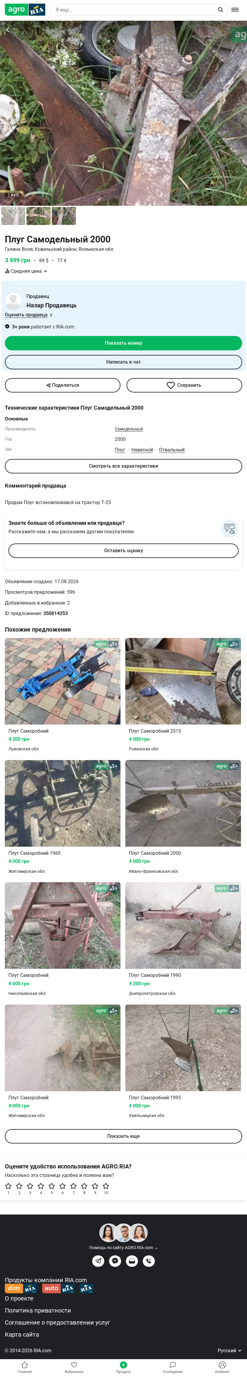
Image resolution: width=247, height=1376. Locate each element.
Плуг (120, 450)
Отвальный (172, 450)
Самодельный (129, 428)
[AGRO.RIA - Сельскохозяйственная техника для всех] (27, 10)
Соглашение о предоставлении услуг (57, 1322)
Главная (24, 1372)
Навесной (142, 450)
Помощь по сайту (123, 1247)
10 (106, 1193)
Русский (227, 1350)
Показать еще (123, 1136)
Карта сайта (22, 1334)
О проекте (19, 1298)
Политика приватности (38, 1310)
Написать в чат (123, 362)
